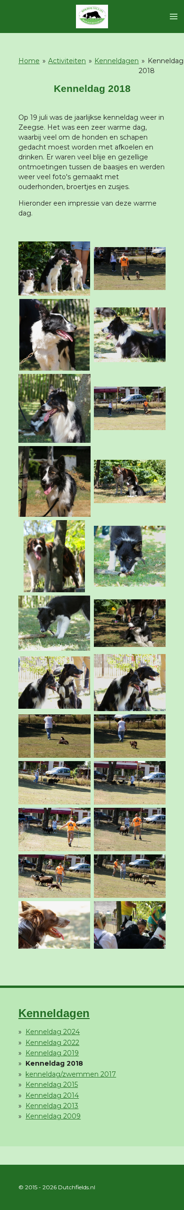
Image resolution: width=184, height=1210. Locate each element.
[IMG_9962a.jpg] (54, 783)
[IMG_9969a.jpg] (54, 925)
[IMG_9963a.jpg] (129, 783)
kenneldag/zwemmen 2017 (70, 1074)
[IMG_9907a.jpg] (54, 335)
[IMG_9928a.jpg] (54, 623)
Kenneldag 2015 (51, 1084)
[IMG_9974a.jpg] (129, 925)
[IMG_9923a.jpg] (129, 556)
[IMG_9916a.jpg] (129, 481)
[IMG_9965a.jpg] (129, 829)
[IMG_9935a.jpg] (54, 683)
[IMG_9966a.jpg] (54, 876)
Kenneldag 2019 (52, 1053)
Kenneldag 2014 (52, 1095)
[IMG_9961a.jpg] (129, 736)
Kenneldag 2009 (53, 1116)
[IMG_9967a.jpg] (129, 876)
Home (29, 61)
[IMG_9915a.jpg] (54, 481)
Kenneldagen (116, 61)
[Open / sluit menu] (173, 16)
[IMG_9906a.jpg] (129, 269)
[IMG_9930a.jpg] (129, 623)
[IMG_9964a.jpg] (54, 829)
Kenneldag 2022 (52, 1042)
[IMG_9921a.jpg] (54, 556)
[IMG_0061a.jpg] (54, 269)
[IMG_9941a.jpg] (129, 683)
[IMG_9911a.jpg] (129, 408)
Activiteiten (67, 61)
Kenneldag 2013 (51, 1106)
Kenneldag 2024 (52, 1032)
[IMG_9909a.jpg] (129, 335)
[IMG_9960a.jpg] (54, 736)
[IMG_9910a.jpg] (54, 408)
